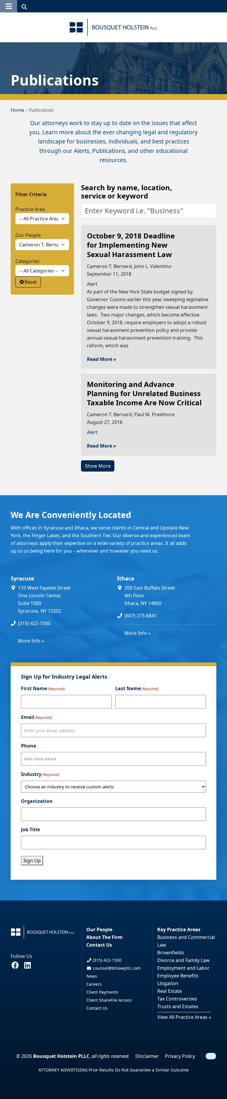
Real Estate (169, 991)
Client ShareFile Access (109, 1000)
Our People (28, 235)
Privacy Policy (180, 1056)
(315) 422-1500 (34, 623)
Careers (94, 984)
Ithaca (125, 578)
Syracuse (22, 578)
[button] (8, 6)
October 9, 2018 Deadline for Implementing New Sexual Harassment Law (131, 245)
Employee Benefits (178, 975)
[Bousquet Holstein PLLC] (113, 27)
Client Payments (102, 992)
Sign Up (32, 860)
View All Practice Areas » (184, 1017)
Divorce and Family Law (183, 960)
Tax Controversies (177, 998)
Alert (92, 284)
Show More (98, 466)
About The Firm (104, 937)
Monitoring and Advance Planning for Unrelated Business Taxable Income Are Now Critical (144, 393)
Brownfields (170, 952)
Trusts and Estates (177, 1006)
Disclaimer (147, 1056)
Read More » (101, 359)
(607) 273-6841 (140, 615)
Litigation (167, 983)
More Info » (31, 641)
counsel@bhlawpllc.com (116, 968)
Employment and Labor (183, 968)
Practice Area (30, 209)
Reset (31, 282)
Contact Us (99, 945)
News (91, 976)
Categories (27, 261)
